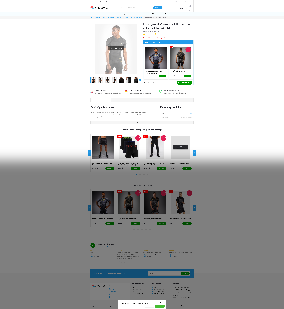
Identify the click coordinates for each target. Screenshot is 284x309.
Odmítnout (149, 306)
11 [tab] (145, 229)
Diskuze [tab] (121, 100)
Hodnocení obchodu (138, 295)
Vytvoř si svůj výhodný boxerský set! (181, 287)
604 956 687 (114, 291)
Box (155, 287)
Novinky (135, 298)
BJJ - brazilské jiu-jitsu (159, 291)
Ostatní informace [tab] (142, 100)
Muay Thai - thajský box (159, 293)
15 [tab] (150, 229)
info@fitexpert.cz (115, 289)
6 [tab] (143, 174)
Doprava (92, 1)
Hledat (157, 7)
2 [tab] (133, 229)
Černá (190, 113)
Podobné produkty (182, 100)
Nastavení (139, 306)
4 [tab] (140, 174)
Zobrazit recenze (107, 246)
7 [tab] (144, 174)
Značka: (190, 34)
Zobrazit (109, 168)
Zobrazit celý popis (141, 122)
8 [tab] (141, 229)
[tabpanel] (103, 153)
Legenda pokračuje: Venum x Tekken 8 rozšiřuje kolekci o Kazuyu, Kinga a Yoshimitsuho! (182, 294)
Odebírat (185, 273)
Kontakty (108, 1)
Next (194, 153)
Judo (155, 295)
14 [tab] (149, 229)
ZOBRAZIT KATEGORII (184, 83)
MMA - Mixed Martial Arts (160, 289)
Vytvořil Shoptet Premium (188, 306)
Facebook (113, 294)
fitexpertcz (113, 296)
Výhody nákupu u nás (138, 293)
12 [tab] (146, 229)
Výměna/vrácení (100, 1)
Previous (89, 153)
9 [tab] (147, 174)
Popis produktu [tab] (101, 100)
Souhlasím (160, 306)
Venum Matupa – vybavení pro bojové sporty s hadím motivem (181, 298)
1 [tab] (136, 174)
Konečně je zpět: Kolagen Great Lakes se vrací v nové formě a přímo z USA (181, 290)
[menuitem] (96, 14)
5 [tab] (137, 229)
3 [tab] (139, 174)
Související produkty (162, 100)
